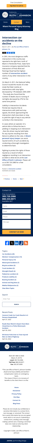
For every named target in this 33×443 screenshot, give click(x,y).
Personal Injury (9, 260)
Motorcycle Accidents (10, 263)
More (27, 22)
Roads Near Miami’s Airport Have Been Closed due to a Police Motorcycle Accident (15, 326)
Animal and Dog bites (10, 283)
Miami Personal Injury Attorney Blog (16, 15)
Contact (16, 22)
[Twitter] (12, 243)
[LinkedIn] (16, 243)
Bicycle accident (8, 265)
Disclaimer (16, 391)
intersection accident (18, 73)
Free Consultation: (16, 4)
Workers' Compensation (12, 257)
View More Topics (8, 288)
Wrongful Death (8, 271)
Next (22, 178)
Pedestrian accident (10, 274)
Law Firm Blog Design (16, 441)
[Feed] (26, 243)
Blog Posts (16, 403)
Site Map (16, 397)
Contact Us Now (16, 232)
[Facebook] (7, 243)
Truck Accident (8, 268)
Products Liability (9, 277)
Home (5, 22)
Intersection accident (14, 169)
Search (16, 304)
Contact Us (16, 400)
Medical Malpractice (10, 285)
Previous (6, 178)
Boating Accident (9, 280)
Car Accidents (8, 254)
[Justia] (21, 243)
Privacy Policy (16, 394)
